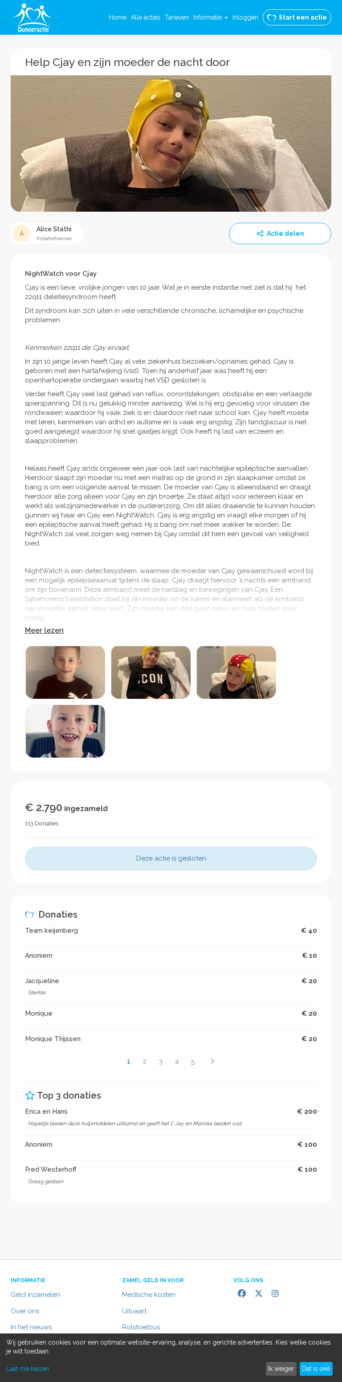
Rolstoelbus (141, 1327)
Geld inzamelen (35, 1295)
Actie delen (285, 233)
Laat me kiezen (27, 1368)
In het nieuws (31, 1327)
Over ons (25, 1311)
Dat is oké (316, 1368)
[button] (210, 17)
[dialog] (171, 1357)
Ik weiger (281, 1368)
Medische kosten (148, 1295)
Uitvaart (134, 1311)
